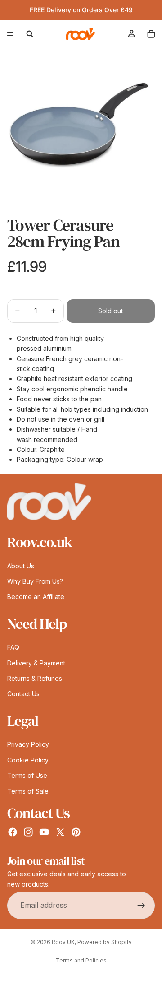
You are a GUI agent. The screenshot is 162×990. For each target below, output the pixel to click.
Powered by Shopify (104, 942)
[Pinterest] (76, 832)
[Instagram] (28, 832)
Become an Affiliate (35, 597)
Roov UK (63, 942)
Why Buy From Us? (35, 581)
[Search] (30, 34)
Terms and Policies (81, 960)
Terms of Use (27, 775)
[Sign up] (141, 905)
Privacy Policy (28, 744)
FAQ (13, 647)
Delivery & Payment (36, 663)
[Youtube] (44, 832)
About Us (20, 566)
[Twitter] (60, 832)
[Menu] (10, 33)
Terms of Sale (28, 791)
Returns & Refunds (34, 678)
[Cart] (151, 34)
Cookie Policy (28, 760)
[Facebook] (12, 832)
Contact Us (23, 694)
